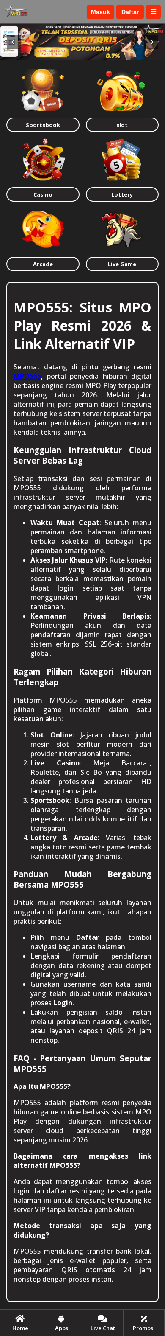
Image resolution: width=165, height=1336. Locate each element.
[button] (14, 42)
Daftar (130, 11)
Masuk (100, 11)
